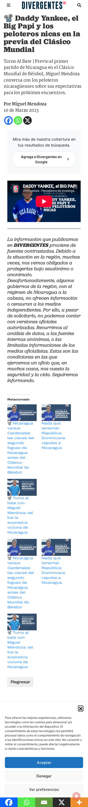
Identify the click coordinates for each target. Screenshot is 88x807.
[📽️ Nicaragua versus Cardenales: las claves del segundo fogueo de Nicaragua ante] (22, 412)
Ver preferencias (44, 789)
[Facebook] (8, 120)
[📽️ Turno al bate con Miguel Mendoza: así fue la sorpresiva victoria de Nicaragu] (22, 487)
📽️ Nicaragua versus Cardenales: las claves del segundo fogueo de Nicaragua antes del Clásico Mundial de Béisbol (20, 448)
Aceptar (44, 762)
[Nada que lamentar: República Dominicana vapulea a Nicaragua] (56, 412)
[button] (80, 708)
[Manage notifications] (76, 796)
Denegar (44, 776)
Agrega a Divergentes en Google (41, 159)
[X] (27, 120)
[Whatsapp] (18, 120)
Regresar (20, 682)
